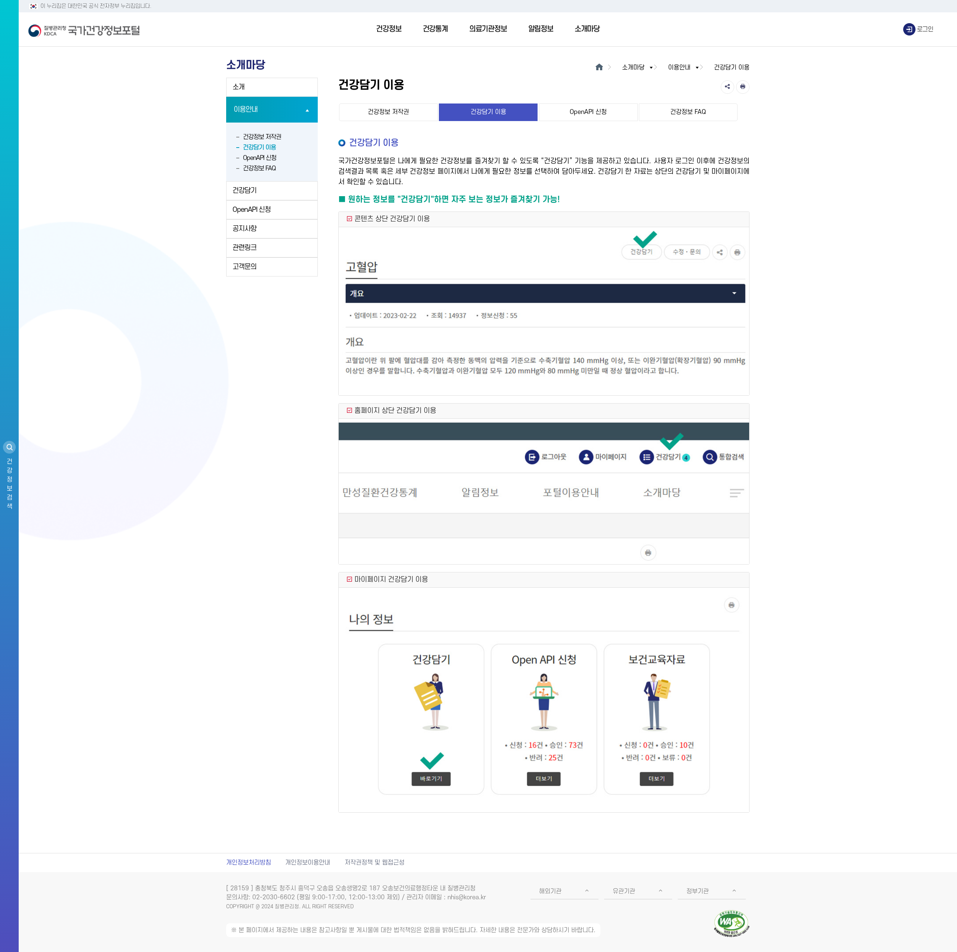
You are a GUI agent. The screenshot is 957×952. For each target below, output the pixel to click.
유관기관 (624, 891)
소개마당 (587, 29)
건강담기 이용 (259, 147)
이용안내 (246, 110)
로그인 (925, 29)
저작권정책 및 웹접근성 (374, 862)
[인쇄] (743, 87)
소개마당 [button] (633, 67)
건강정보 (388, 29)
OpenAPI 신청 (259, 158)
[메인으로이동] (599, 67)
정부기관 (697, 891)
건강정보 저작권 (262, 137)
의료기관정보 (488, 29)
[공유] (727, 87)
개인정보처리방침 (248, 862)
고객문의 (244, 267)
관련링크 (244, 248)
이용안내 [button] (679, 67)
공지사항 (244, 229)
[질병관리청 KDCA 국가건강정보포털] (84, 29)
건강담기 (244, 191)
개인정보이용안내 (307, 862)
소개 (238, 87)
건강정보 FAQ (259, 168)
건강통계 (435, 29)
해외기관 (550, 891)
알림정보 (540, 29)
